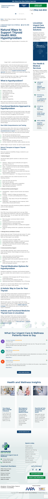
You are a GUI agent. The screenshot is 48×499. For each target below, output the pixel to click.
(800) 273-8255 (5, 479)
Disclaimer (3, 486)
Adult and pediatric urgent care (41, 88)
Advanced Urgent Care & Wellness (28, 492)
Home (2, 19)
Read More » (9, 347)
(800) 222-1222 (5, 475)
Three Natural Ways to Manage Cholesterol (7, 410)
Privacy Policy (10, 486)
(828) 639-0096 (5, 470)
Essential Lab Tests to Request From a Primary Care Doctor (40, 410)
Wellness (4, 26)
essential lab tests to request (8, 131)
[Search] (32, 13)
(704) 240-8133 (20, 321)
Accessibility (10, 487)
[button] (16, 14)
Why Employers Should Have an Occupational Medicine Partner (23, 410)
